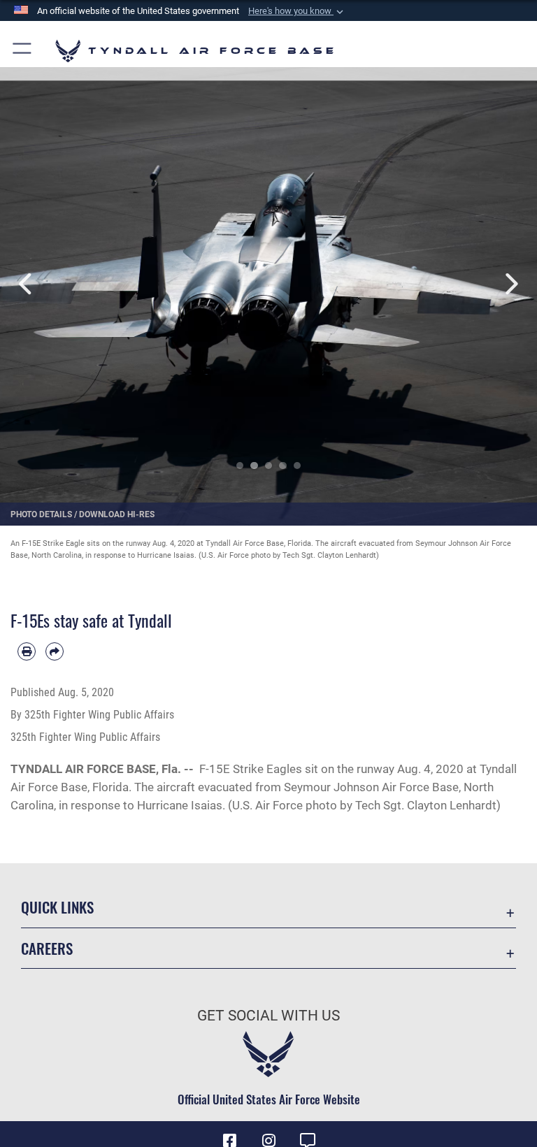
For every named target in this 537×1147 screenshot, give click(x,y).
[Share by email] (54, 651)
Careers (47, 948)
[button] (297, 11)
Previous (27, 284)
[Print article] (26, 651)
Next (510, 284)
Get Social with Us (268, 1015)
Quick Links (57, 907)
